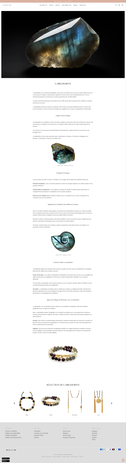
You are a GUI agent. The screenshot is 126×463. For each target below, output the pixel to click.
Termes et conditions (11, 431)
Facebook (94, 433)
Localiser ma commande (41, 433)
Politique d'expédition (11, 435)
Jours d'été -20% (43, 5)
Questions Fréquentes (69, 437)
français (4, 458)
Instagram (94, 431)
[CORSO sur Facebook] (7, 450)
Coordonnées (81, 456)
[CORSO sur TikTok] (12, 450)
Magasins (65, 433)
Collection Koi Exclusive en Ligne (63, 1)
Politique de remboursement (13, 437)
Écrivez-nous (66, 431)
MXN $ (4, 461)
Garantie (36, 437)
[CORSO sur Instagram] (10, 450)
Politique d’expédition (74, 456)
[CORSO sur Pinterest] (9, 450)
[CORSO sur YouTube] (14, 450)
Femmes (51, 5)
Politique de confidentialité (56, 456)
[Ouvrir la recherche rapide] (116, 5)
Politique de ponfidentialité (12, 433)
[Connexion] (119, 5)
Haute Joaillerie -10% (66, 5)
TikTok (93, 439)
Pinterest (94, 435)
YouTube (94, 437)
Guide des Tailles (39, 435)
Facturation (37, 431)
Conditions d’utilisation (66, 456)
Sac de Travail (67, 435)
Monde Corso (83, 5)
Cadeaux (75, 5)
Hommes (57, 5)
